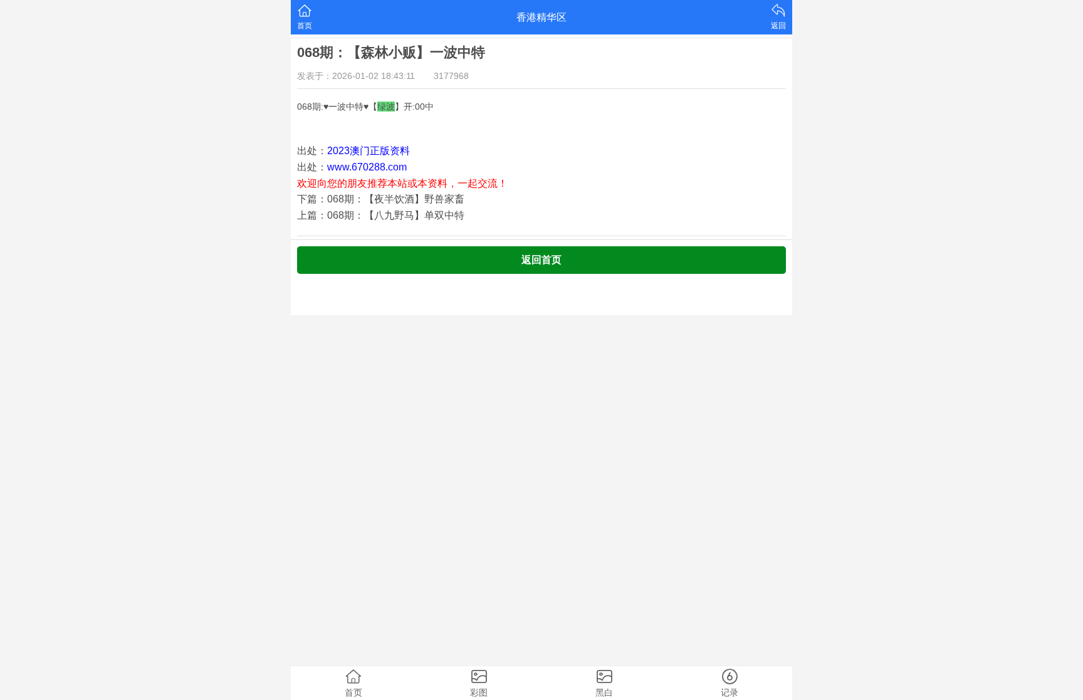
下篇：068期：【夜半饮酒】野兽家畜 (380, 199)
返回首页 (541, 259)
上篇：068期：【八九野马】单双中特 (380, 215)
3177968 (451, 76)
